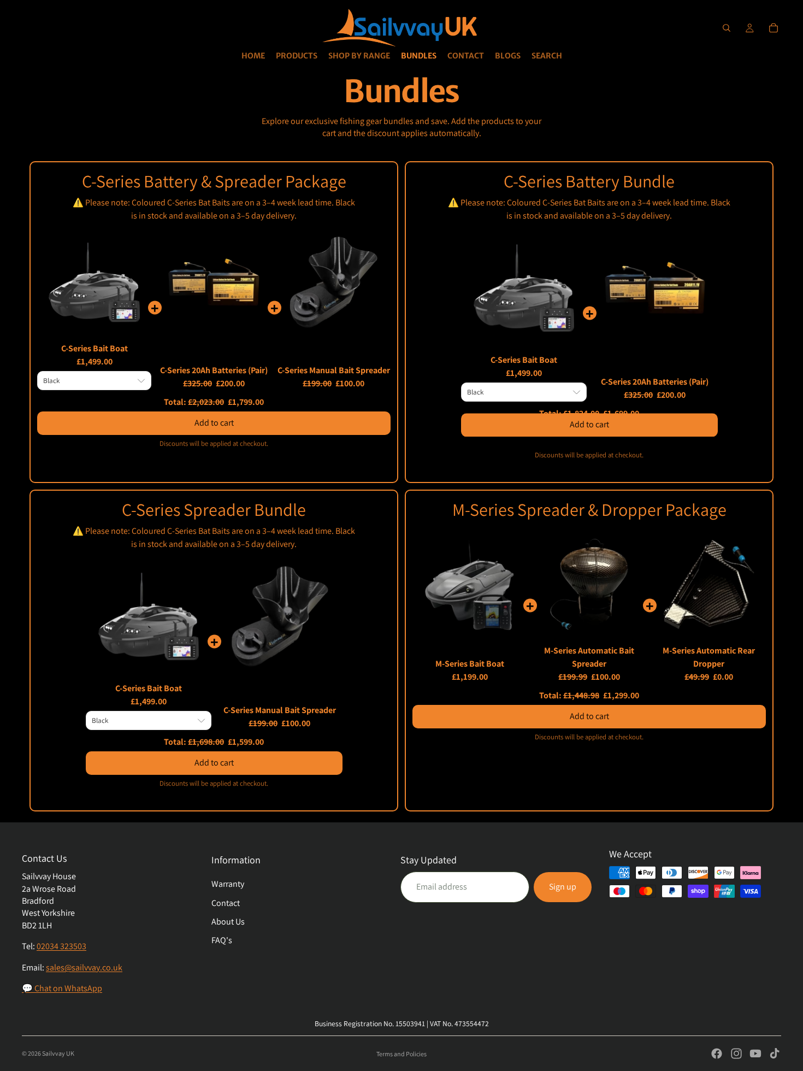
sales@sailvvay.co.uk (84, 967)
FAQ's (221, 940)
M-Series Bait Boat (469, 663)
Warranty (227, 884)
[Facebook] (716, 1053)
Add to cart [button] (214, 417)
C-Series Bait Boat (94, 348)
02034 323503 (61, 946)
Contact (225, 902)
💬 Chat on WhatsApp (62, 988)
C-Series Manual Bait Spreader (333, 370)
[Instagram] (736, 1053)
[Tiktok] (774, 1053)
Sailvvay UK (58, 1053)
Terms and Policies (401, 1054)
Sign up (562, 886)
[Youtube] (755, 1053)
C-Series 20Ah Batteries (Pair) (214, 370)
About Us (228, 921)
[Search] (727, 28)
